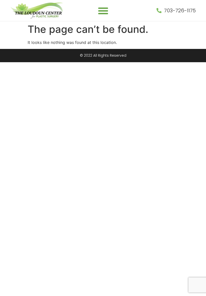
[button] (103, 11)
